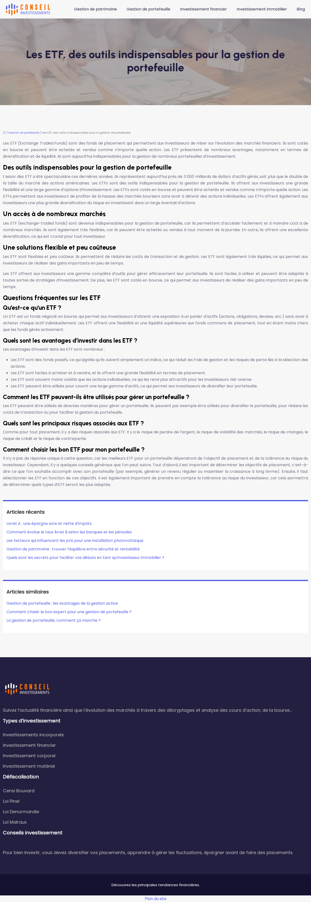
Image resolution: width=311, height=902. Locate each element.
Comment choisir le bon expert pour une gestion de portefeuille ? (69, 612)
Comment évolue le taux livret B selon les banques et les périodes (69, 532)
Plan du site (155, 899)
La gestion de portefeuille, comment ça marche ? (54, 620)
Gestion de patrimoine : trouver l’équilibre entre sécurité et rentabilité (73, 549)
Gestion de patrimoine (95, 9)
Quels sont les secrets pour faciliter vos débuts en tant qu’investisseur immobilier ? (85, 557)
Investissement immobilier (262, 9)
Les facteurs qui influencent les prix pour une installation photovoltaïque (75, 540)
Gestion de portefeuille (148, 9)
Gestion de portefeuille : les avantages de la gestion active (62, 603)
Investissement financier (203, 9)
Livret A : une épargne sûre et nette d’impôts (49, 523)
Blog (301, 9)
